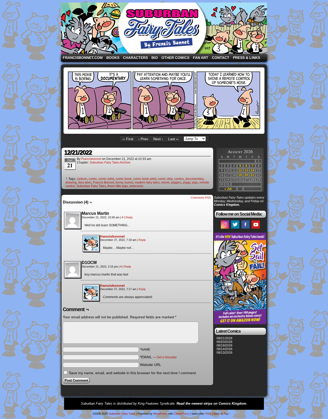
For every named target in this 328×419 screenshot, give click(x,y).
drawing (71, 182)
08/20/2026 (224, 342)
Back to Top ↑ (222, 413)
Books (112, 58)
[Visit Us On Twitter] (235, 228)
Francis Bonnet (103, 182)
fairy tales (84, 182)
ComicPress (181, 413)
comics (179, 179)
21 (252, 175)
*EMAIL (158, 357)
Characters (135, 58)
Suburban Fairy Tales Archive (110, 162)
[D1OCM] (72, 269)
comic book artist (144, 179)
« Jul (227, 189)
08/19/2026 (224, 345)
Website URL (150, 365)
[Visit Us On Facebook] (245, 228)
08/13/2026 (224, 352)
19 (240, 175)
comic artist (106, 179)
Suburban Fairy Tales (164, 28)
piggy (186, 182)
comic (93, 179)
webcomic (136, 186)
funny (119, 182)
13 (246, 170)
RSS (208, 413)
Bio (154, 58)
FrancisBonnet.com (83, 58)
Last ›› (173, 139)
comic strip (165, 179)
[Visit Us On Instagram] (225, 228)
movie (165, 182)
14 (252, 170)
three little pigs (118, 186)
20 (246, 175)
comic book (123, 179)
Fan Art (200, 58)
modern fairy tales (147, 182)
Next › (158, 139)
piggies (176, 182)
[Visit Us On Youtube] (255, 228)
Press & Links (246, 58)
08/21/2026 (224, 338)
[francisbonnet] (91, 250)
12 (240, 170)
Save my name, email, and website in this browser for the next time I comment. (133, 373)
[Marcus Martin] (72, 220)
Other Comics (175, 58)
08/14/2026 (224, 349)
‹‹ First (127, 139)
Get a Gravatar (167, 357)
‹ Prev (143, 139)
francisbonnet (91, 159)
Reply (129, 217)
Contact (220, 58)
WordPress (160, 413)
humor (129, 182)
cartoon (82, 179)
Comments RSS (201, 197)
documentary (194, 179)
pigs (195, 182)
